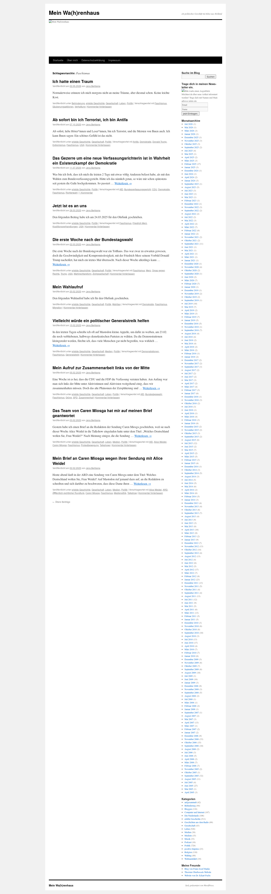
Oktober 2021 (191, 240)
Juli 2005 (189, 782)
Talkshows (105, 445)
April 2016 (189, 413)
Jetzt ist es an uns (70, 205)
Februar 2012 (190, 576)
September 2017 (192, 366)
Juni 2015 (189, 446)
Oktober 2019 (191, 296)
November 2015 (192, 429)
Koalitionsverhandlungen (65, 226)
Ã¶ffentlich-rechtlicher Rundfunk (68, 492)
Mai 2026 (189, 127)
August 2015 (190, 439)
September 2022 (192, 210)
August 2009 (190, 672)
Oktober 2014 (191, 469)
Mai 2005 (189, 788)
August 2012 (190, 556)
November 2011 (192, 586)
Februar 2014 (190, 496)
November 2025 (192, 140)
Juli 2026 (189, 123)
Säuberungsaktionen (63, 106)
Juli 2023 (189, 190)
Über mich (72, 60)
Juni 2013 (189, 522)
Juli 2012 (189, 559)
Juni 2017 (189, 376)
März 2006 (189, 762)
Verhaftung (80, 106)
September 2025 (192, 147)
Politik (130, 103)
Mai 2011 (189, 606)
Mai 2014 (189, 486)
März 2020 (189, 280)
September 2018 (192, 330)
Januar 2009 (190, 682)
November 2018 (192, 326)
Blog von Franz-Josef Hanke (197, 868)
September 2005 (192, 775)
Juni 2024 (189, 173)
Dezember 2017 (191, 360)
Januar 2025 (190, 167)
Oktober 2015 (191, 433)
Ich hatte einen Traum (73, 81)
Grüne (69, 397)
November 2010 (192, 626)
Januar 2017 (190, 393)
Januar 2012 (190, 579)
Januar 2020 (190, 286)
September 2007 (192, 712)
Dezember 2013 (191, 502)
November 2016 (192, 399)
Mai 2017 (189, 379)
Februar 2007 (190, 729)
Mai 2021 (189, 250)
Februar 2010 (190, 652)
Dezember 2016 (191, 396)
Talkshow (132, 492)
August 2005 (190, 778)
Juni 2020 (189, 276)
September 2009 (192, 669)
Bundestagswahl (153, 394)
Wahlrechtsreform (82, 273)
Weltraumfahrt (191, 858)
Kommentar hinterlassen (99, 106)
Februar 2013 (190, 536)
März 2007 (189, 725)
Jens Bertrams (93, 86)
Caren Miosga (60, 445)
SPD (75, 397)
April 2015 (189, 453)
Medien (109, 351)
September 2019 (192, 300)
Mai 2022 (189, 220)
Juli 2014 (189, 479)
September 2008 (192, 692)
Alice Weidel (160, 441)
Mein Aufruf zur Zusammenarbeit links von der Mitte (101, 367)
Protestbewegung (90, 445)
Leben (122, 103)
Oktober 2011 (191, 589)
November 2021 (192, 237)
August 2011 (190, 596)
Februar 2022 (190, 230)
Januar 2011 (190, 619)
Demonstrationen (150, 351)
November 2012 (192, 546)
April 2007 (189, 722)
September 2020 (192, 273)
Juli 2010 (189, 639)
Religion (188, 852)
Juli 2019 (189, 303)
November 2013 (192, 506)
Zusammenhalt (86, 397)
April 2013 (189, 529)
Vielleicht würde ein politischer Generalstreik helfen (101, 320)
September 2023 (192, 183)
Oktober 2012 (191, 549)
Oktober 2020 (191, 270)
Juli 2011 (189, 599)
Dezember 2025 (191, 137)
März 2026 (189, 130)
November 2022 (192, 207)
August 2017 (190, 369)
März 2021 (189, 256)
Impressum (114, 60)
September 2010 (192, 632)
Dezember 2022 (191, 203)
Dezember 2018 (191, 323)
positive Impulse (192, 848)
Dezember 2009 (191, 659)
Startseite (58, 60)
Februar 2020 (190, 283)
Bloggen (188, 808)
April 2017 (189, 383)
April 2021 (189, 253)
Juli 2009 (189, 675)
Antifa (136, 141)
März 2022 (189, 227)
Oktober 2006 (191, 742)
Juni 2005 (189, 785)
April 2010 (189, 645)
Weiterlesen (123, 183)
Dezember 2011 (191, 582)
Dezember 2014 (191, 466)
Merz (148, 270)
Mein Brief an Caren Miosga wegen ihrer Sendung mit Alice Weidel (108, 460)
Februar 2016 (190, 419)
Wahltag (116, 304)
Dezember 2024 (191, 170)
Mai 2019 (189, 306)
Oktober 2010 (191, 629)
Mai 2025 (189, 153)
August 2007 (190, 715)
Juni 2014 (189, 483)
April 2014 (189, 489)
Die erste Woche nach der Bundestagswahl (93, 239)
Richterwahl (72, 192)
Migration (57, 307)
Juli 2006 (189, 752)
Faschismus (161, 103)
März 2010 (189, 649)
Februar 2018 (190, 353)
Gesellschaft (112, 103)
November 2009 (192, 662)
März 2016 (189, 416)
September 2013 (192, 512)
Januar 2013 (190, 539)
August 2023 (190, 187)
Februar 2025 (190, 163)
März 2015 (189, 456)
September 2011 (192, 592)
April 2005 (189, 792)
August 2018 (190, 333)
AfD (121, 189)
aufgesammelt (191, 802)
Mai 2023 (189, 197)
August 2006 (190, 749)
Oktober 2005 (191, 772)
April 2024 (189, 177)
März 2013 (189, 532)
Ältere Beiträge (61, 501)
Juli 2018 (189, 336)
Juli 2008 (189, 699)
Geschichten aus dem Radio (197, 822)
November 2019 (192, 293)
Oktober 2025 (191, 143)
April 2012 (189, 569)
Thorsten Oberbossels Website (198, 872)
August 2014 (190, 476)
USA (82, 144)
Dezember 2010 (191, 622)
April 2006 (189, 758)
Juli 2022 (189, 217)
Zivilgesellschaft (101, 273)
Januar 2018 (190, 356)
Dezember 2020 (191, 263)
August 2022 (190, 213)
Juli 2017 (189, 373)
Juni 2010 (189, 642)
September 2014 (192, 473)
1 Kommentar (86, 192)
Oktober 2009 (191, 665)
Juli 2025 (189, 150)
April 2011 (189, 609)
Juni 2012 (189, 562)
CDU (154, 189)
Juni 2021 (189, 246)
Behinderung (78, 103)
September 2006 (192, 745)
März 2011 (189, 612)
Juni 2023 (189, 193)
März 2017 (189, 386)
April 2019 (189, 310)
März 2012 (189, 572)
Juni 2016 (189, 409)
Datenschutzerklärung (93, 60)
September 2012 (192, 552)
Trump (64, 273)
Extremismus (59, 144)
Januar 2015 (190, 463)
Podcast (188, 842)
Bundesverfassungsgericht (137, 189)
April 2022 (189, 223)
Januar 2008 (190, 709)
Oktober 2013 (191, 509)
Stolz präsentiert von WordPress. (199, 885)
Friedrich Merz (140, 223)
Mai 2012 (189, 566)
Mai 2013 (189, 526)
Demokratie (145, 141)
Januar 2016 (190, 423)
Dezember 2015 (191, 426)
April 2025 (189, 157)
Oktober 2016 (191, 403)
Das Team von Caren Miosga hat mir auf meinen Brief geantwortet (102, 413)
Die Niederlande (192, 815)
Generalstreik (72, 354)
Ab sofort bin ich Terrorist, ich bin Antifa (90, 119)
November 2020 (192, 266)
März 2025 (189, 160)
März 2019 (189, 313)
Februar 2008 (190, 705)
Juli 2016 (189, 406)
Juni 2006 (189, 755)
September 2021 (192, 243)
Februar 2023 (190, 200)
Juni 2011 (189, 602)
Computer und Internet (194, 812)
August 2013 (190, 516)
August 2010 (190, 635)
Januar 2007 (190, 732)
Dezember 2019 (191, 290)
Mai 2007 (189, 719)
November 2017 (192, 363)
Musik (187, 838)
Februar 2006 (190, 765)
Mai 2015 (189, 449)
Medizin (188, 835)
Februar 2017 (190, 389)
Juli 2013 (189, 519)
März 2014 (189, 493)
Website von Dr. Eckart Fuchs (198, 875)
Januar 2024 (190, 180)
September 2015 (192, 436)
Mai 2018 (189, 343)
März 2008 (189, 702)
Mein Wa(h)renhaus (74, 12)
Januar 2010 (190, 655)
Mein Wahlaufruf (68, 286)
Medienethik (120, 492)
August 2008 (190, 695)
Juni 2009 (189, 679)
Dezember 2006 (191, 735)
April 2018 (189, 346)
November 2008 (192, 689)
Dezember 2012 (191, 542)
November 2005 (192, 768)
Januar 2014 (190, 499)
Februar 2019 (190, 316)
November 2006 (192, 739)
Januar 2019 (190, 320)
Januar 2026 (190, 133)
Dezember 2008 (191, 685)
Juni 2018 (189, 340)
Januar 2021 (190, 260)
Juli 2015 (189, 443)
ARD (165, 489)
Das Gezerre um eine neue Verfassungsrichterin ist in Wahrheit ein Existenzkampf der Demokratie (111, 160)
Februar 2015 (190, 459)
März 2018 (189, 350)
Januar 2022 (190, 233)
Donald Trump (159, 141)
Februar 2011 (190, 616)
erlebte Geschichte (95, 103)
